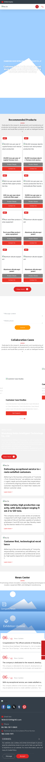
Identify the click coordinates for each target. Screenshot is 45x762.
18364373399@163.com (11, 720)
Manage (9, 756)
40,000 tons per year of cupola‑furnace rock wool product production (11, 160)
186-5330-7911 (7, 734)
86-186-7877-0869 (9, 727)
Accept (22, 756)
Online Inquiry (8, 2)
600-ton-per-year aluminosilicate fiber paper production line (11, 197)
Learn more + (8, 492)
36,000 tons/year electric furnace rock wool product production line (33, 160)
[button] (20, 418)
